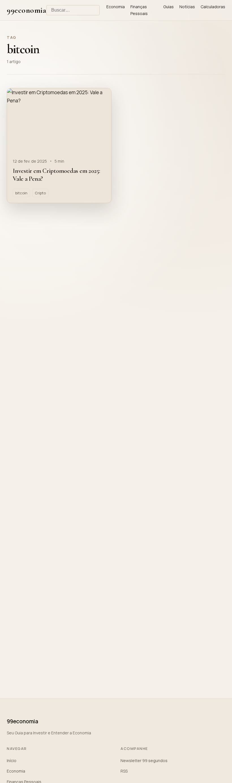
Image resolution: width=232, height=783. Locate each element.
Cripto (40, 192)
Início (11, 760)
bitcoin (21, 192)
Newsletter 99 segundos (144, 760)
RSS (124, 771)
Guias (168, 6)
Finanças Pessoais (139, 10)
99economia (26, 10)
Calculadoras (213, 6)
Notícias (187, 6)
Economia (115, 6)
